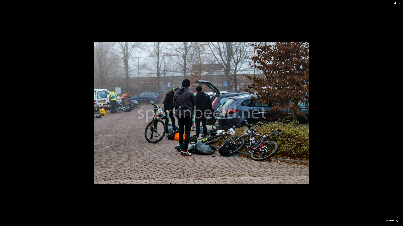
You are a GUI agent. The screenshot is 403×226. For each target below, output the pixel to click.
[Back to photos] (3, 3)
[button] (6, 113)
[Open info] (395, 3)
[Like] (379, 220)
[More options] (400, 3)
